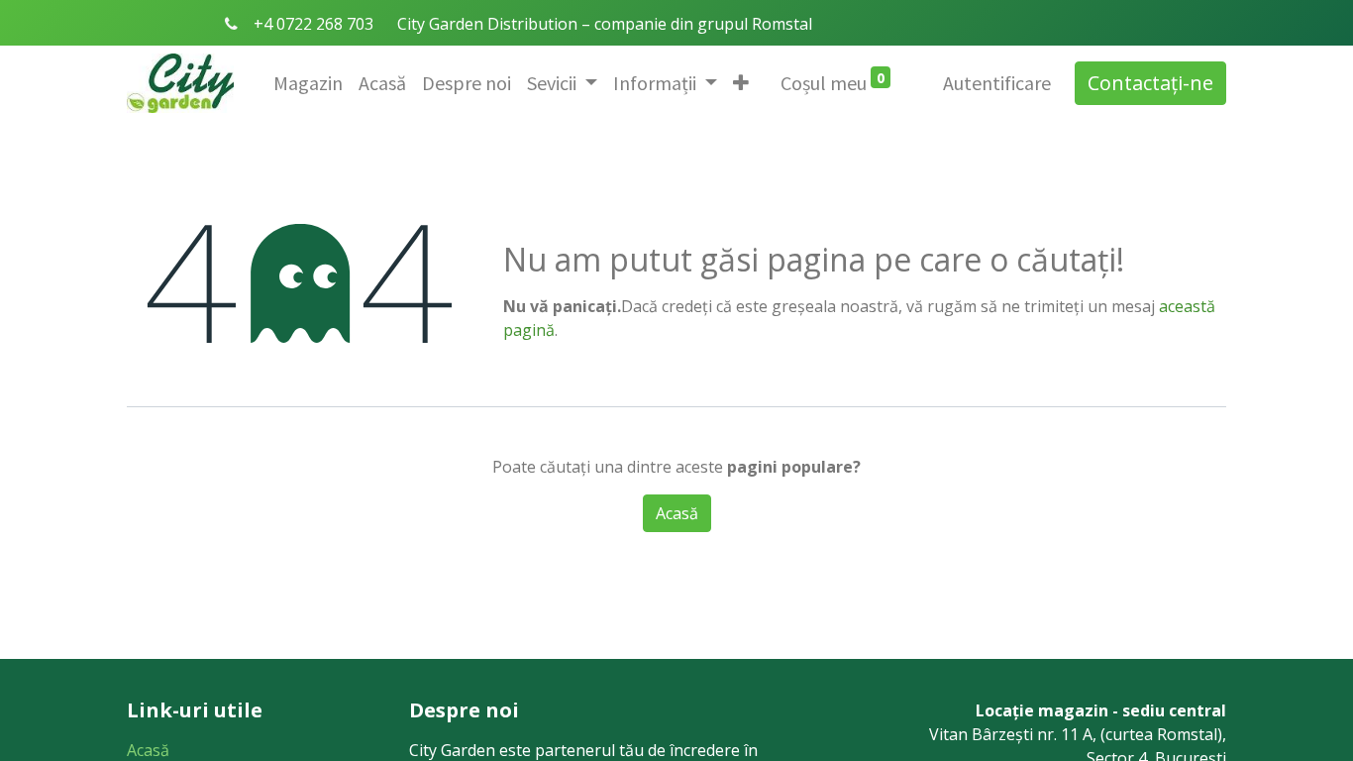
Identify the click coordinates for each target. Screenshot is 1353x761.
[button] (741, 83)
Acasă (148, 750)
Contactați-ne (1150, 82)
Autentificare (997, 82)
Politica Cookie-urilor (607, 518)
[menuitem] (308, 83)
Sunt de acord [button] (774, 518)
